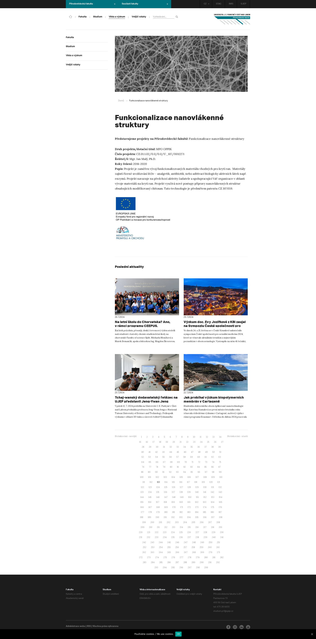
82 (185, 467)
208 (218, 522)
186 (212, 512)
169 (166, 507)
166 (142, 507)
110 (220, 477)
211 (158, 527)
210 (150, 527)
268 (194, 552)
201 (160, 522)
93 (177, 472)
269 (202, 552)
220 (141, 532)
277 (181, 557)
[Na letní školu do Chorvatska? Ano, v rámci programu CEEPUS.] (147, 296)
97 (206, 472)
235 (173, 537)
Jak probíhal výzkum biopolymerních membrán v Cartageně (214, 399)
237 (189, 537)
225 (181, 532)
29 (150, 447)
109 (213, 477)
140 (197, 492)
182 (181, 512)
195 (196, 517)
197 (212, 517)
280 (206, 557)
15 (140, 442)
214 (181, 527)
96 (199, 472)
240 (214, 537)
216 (197, 527)
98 (213, 472)
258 (193, 547)
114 (165, 482)
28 (143, 447)
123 (150, 487)
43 (163, 452)
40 (142, 452)
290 (202, 562)
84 (198, 467)
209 (142, 527)
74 (213, 462)
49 (206, 452)
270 (210, 552)
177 (142, 512)
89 (149, 472)
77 (150, 467)
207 (210, 522)
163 (204, 502)
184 (196, 512)
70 (185, 462)
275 (165, 557)
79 (164, 467)
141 (204, 492)
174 (204, 507)
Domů (121, 100)
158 (165, 502)
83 (191, 467)
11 (200, 437)
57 (177, 457)
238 (197, 537)
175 (212, 507)
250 (210, 542)
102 (157, 477)
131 (212, 487)
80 (171, 467)
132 (220, 487)
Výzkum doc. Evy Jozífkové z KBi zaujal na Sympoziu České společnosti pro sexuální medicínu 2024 (215, 326)
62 (212, 457)
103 (165, 477)
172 (189, 507)
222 (156, 532)
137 (173, 492)
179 (158, 512)
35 (191, 447)
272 (141, 557)
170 (174, 507)
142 (212, 492)
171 (181, 507)
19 (167, 442)
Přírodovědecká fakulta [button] (81, 4)
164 (212, 502)
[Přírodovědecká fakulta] (70, 16)
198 (220, 517)
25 (208, 442)
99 (220, 472)
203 (177, 522)
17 (154, 442)
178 (150, 512)
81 (178, 467)
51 (220, 452)
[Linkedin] (241, 627)
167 (150, 507)
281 (213, 557)
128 (189, 487)
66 (157, 462)
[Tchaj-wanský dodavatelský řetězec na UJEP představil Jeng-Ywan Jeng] (147, 372)
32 (171, 447)
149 (182, 497)
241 (222, 537)
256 (177, 547)
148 (173, 497)
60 (198, 457)
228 (205, 532)
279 (197, 557)
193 (181, 517)
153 (212, 497)
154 (220, 497)
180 (166, 512)
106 (189, 477)
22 (187, 442)
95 (191, 472)
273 (149, 557)
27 (222, 442)
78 (157, 467)
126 (173, 487)
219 (220, 527)
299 (206, 567)
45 (178, 452)
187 (220, 512)
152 (205, 497)
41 (149, 452)
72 (199, 462)
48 (199, 452)
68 (171, 462)
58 (184, 457)
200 (152, 522)
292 (218, 562)
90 (156, 472)
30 (157, 447)
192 (173, 517)
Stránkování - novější (125, 436)
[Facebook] (228, 627)
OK (178, 634)
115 (173, 482)
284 (153, 562)
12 (207, 437)
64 (142, 462)
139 (189, 492)
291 (209, 562)
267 (185, 552)
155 (142, 502)
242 (144, 542)
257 (185, 547)
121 (218, 482)
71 (192, 462)
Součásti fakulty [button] (130, 4)
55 (163, 457)
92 (170, 472)
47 (192, 452)
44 (170, 452)
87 (219, 467)
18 (160, 442)
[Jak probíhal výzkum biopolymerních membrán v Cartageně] (216, 372)
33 (177, 447)
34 (184, 447)
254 (161, 547)
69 (178, 462)
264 (161, 552)
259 (201, 547)
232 (148, 537)
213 (173, 527)
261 (218, 547)
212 (165, 527)
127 (181, 487)
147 (166, 497)
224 (173, 532)
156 (149, 502)
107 (197, 477)
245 (169, 542)
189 (149, 517)
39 (219, 447)
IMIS (231, 4)
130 (205, 487)
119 (203, 482)
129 (197, 487)
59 (191, 457)
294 (165, 567)
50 (213, 452)
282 (222, 557)
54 (156, 457)
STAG (218, 4)
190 (157, 517)
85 (205, 467)
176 (220, 507)
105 (181, 477)
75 (220, 462)
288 (185, 562)
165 (220, 502)
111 (144, 482)
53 (149, 457)
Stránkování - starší (237, 436)
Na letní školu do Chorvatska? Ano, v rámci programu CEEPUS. (142, 324)
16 (147, 442)
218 (212, 527)
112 (151, 482)
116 (180, 482)
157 (157, 502)
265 (169, 552)
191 (165, 517)
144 (142, 497)
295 (173, 567)
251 (218, 542)
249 (202, 542)
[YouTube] (248, 627)
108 (205, 477)
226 (189, 532)
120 (211, 482)
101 (149, 477)
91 (163, 472)
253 (152, 547)
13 (214, 437)
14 (220, 437)
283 (144, 562)
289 (193, 562)
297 (189, 567)
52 (143, 457)
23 (194, 442)
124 (158, 487)
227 (197, 532)
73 (206, 462)
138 (181, 492)
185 (204, 512)
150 (189, 497)
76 (143, 467)
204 (185, 522)
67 (164, 462)
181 (173, 512)
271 (218, 552)
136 (165, 492)
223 (164, 532)
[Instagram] (235, 627)
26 (215, 442)
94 (184, 472)
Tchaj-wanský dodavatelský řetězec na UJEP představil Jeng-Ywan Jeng (146, 399)
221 (148, 532)
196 (205, 517)
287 (177, 562)
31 (164, 447)
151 (197, 497)
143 (220, 492)
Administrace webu (75, 626)
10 (194, 437)
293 (156, 567)
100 (142, 477)
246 (177, 542)
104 (173, 477)
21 (181, 442)
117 (188, 482)
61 (206, 457)
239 (205, 537)
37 (205, 447)
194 (189, 517)
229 (213, 532)
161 (188, 502)
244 (161, 542)
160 (181, 502)
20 (173, 442)
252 (144, 547)
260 (210, 547)
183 (188, 512)
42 (156, 452)
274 (157, 557)
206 (202, 522)
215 (189, 527)
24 (201, 442)
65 (150, 462)
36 (198, 447)
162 (196, 502)
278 (189, 557)
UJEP (243, 4)
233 (156, 537)
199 (144, 522)
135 (157, 492)
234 (165, 537)
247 (185, 542)
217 (204, 527)
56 (170, 457)
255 (169, 547)
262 (144, 552)
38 (212, 447)
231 (140, 537)
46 (185, 452)
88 (142, 472)
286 (169, 562)
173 (196, 507)
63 (219, 457)
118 (195, 482)
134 (150, 492)
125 (165, 487)
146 (158, 497)
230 (222, 532)
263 (152, 552)
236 (181, 537)
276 (173, 557)
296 (181, 567)
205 (193, 522)
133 (142, 492)
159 (173, 502)
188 (141, 517)
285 (161, 562)
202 (168, 522)
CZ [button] (205, 4)
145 (150, 497)
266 (177, 552)
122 (142, 487)
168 (158, 507)
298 (198, 567)
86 (212, 467)
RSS (89, 626)
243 (152, 542)
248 (194, 542)
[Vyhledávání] (177, 16)
